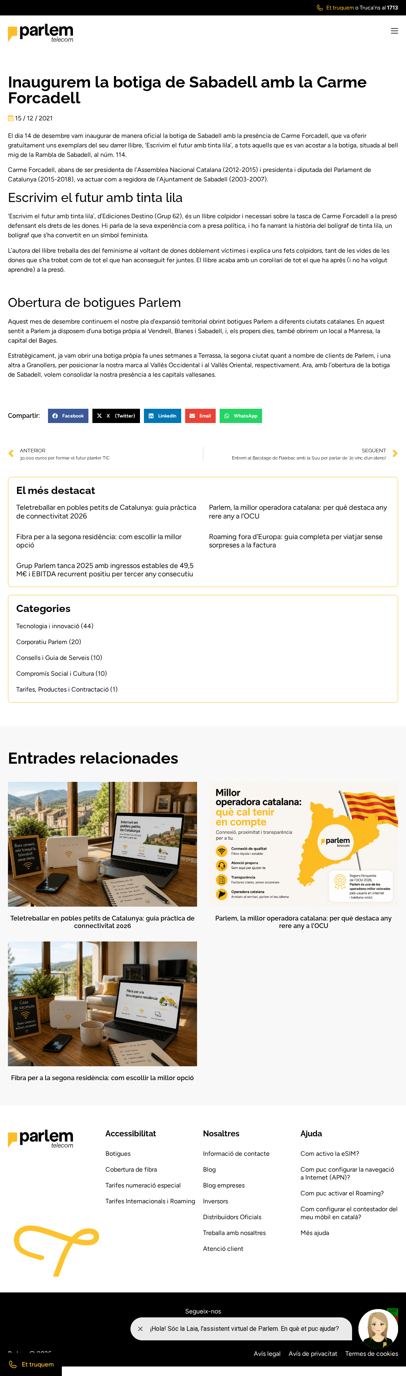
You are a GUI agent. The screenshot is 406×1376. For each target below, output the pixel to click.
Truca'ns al (379, 7)
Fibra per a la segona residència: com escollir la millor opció (99, 541)
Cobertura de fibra (131, 1169)
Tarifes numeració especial (143, 1185)
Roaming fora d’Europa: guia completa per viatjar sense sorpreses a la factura (296, 541)
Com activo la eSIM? (330, 1153)
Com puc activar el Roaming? (342, 1193)
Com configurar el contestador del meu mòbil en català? (349, 1213)
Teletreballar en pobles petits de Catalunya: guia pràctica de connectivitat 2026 (106, 511)
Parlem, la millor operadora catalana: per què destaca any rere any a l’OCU (298, 511)
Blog (209, 1169)
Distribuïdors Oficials (232, 1217)
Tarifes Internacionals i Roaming (150, 1201)
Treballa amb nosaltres (234, 1233)
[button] (68, 416)
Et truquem (340, 7)
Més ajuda (315, 1233)
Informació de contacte (236, 1153)
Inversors (215, 1201)
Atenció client (223, 1248)
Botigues (117, 1153)
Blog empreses (224, 1185)
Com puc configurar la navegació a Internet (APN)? (347, 1173)
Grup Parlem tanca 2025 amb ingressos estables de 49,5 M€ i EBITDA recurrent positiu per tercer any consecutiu (104, 570)
